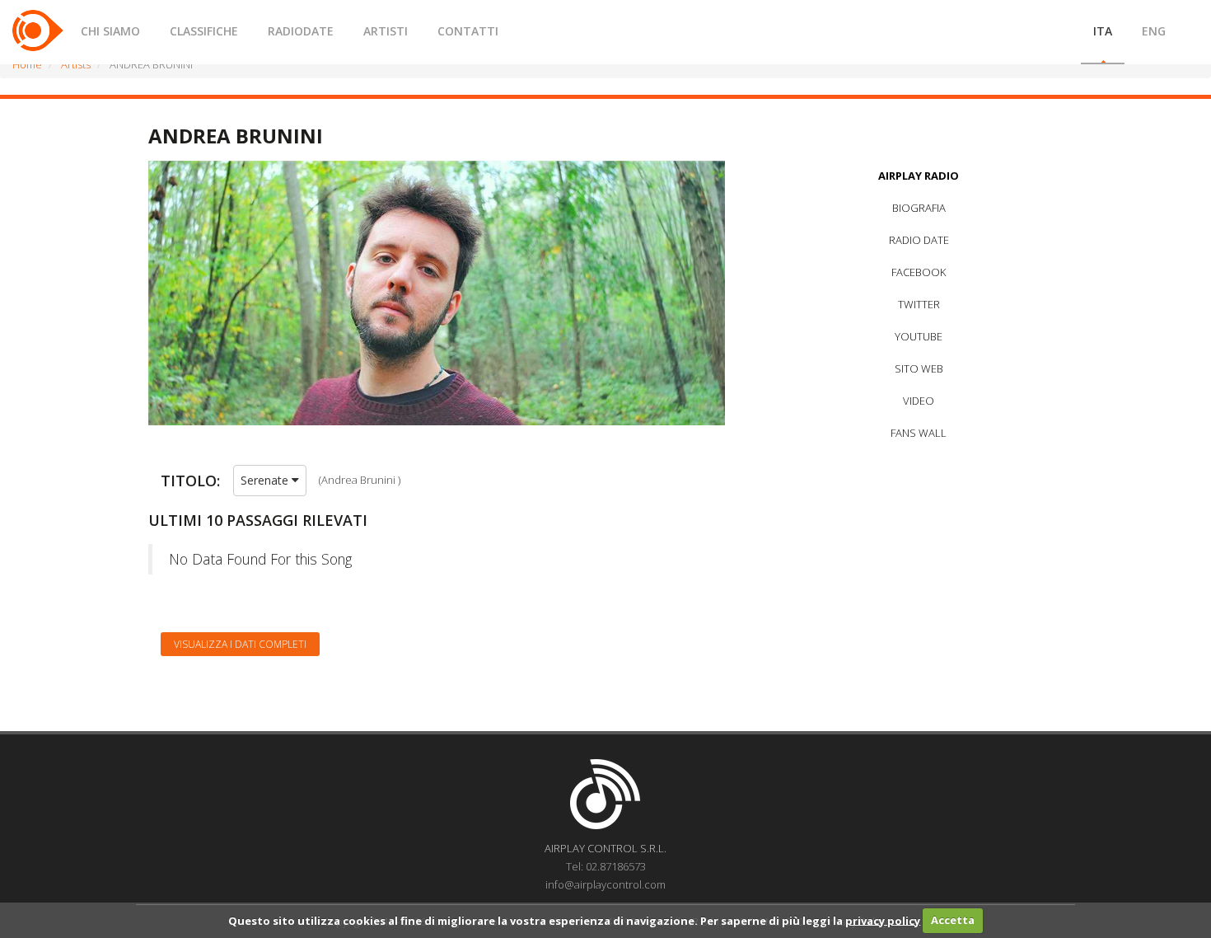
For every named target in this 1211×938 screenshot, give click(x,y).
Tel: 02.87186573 (606, 866)
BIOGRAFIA (919, 207)
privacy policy (882, 919)
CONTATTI (467, 31)
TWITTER (919, 304)
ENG (1154, 31)
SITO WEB (919, 368)
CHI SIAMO (110, 31)
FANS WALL (919, 432)
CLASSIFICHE (204, 31)
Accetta (953, 919)
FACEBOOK (918, 272)
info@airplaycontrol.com (605, 884)
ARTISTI (385, 31)
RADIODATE (301, 31)
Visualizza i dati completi (240, 644)
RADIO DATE (919, 239)
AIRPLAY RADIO (918, 175)
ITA (1102, 31)
